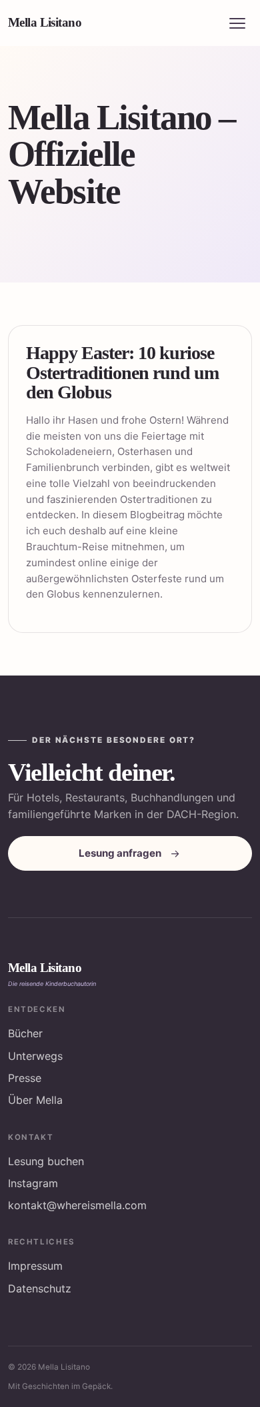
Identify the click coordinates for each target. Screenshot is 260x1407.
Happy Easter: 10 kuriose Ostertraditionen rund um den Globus (122, 372)
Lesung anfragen (120, 853)
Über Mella (35, 1100)
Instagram (33, 1183)
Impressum (35, 1265)
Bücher (25, 1033)
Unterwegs (35, 1056)
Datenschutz (39, 1288)
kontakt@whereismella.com (77, 1205)
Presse (24, 1078)
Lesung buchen (46, 1161)
